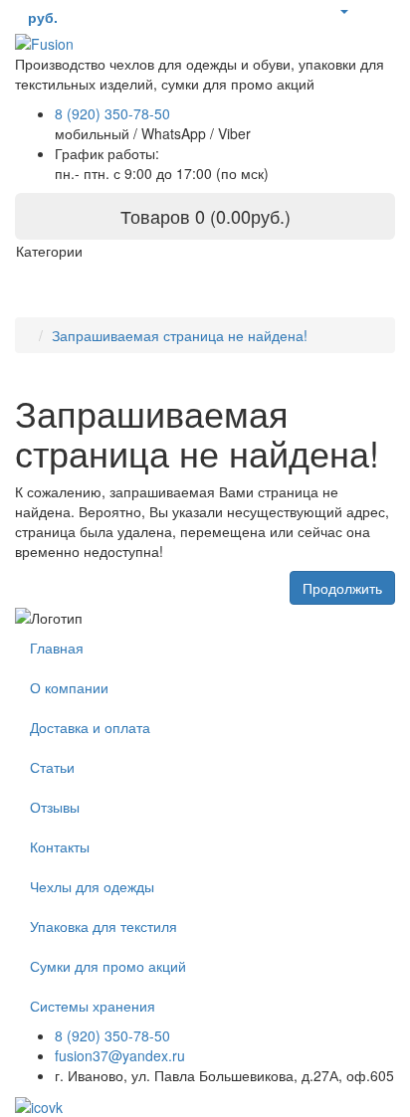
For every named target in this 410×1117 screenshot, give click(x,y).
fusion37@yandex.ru (120, 1055)
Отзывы (55, 807)
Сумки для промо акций (108, 966)
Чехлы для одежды (92, 886)
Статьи (52, 767)
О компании (69, 687)
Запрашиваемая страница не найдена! (180, 335)
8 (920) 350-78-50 (112, 113)
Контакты (60, 846)
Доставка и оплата (90, 727)
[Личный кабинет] (343, 10)
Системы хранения (92, 1006)
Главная (57, 647)
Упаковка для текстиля (103, 926)
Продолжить (342, 588)
